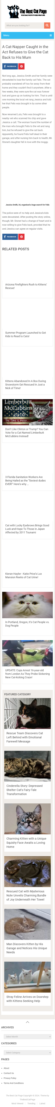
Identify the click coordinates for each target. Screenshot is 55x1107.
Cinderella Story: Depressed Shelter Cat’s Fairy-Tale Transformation (24, 790)
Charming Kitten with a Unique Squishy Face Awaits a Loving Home (26, 843)
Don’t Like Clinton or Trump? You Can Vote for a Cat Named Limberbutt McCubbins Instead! (26, 433)
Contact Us (9, 1073)
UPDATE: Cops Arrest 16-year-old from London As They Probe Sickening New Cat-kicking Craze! (27, 674)
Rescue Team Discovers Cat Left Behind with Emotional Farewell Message (24, 737)
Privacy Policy (10, 1078)
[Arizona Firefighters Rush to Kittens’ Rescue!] (27, 268)
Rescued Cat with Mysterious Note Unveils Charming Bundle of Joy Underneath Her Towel (26, 895)
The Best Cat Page (14, 1095)
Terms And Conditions (14, 1083)
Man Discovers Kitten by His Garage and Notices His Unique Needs (26, 948)
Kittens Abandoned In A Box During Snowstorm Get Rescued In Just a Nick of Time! (25, 385)
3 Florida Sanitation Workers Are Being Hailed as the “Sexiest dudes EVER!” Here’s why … (25, 480)
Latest (42, 1103)
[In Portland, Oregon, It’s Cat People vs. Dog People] (27, 605)
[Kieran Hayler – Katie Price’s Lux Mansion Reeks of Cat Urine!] (27, 556)
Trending (31, 1103)
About (6, 1068)
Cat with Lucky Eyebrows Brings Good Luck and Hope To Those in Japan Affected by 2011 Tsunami (27, 529)
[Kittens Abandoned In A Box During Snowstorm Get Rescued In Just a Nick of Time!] (27, 364)
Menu (6, 35)
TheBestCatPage (27, 1099)
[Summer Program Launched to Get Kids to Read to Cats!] (27, 316)
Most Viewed (17, 1103)
